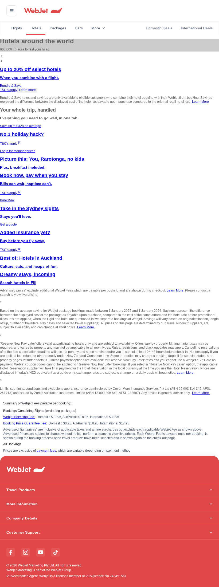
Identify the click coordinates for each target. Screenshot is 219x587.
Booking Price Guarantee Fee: (25, 423)
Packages (58, 28)
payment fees (46, 450)
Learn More (200, 102)
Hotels (35, 28)
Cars (79, 28)
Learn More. (86, 327)
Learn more (27, 90)
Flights (16, 28)
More (95, 28)
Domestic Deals (159, 28)
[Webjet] (43, 11)
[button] (11, 10)
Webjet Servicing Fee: (19, 417)
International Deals (197, 28)
